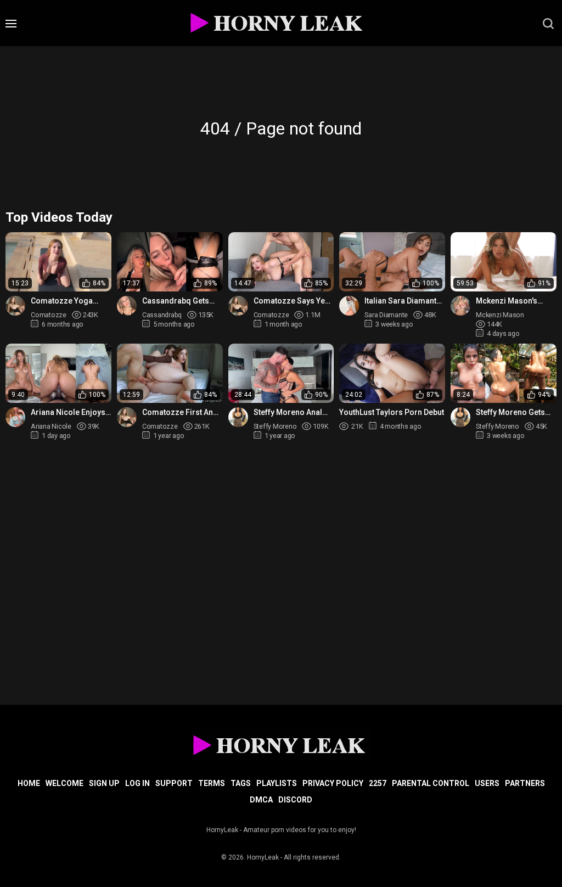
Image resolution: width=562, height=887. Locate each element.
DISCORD (295, 799)
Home (29, 783)
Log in (137, 783)
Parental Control (430, 783)
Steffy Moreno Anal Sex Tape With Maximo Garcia (293, 412)
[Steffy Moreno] (238, 417)
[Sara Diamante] (349, 306)
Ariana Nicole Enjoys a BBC (68, 412)
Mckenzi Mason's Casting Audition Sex (513, 301)
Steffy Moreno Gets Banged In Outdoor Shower (510, 412)
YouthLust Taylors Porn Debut (391, 412)
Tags (241, 783)
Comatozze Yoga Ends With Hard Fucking (62, 301)
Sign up (104, 783)
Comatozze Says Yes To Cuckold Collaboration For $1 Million (291, 301)
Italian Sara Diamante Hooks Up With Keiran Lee (402, 301)
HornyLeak (263, 857)
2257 (377, 783)
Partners (525, 783)
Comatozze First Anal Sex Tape (181, 412)
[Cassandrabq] (127, 306)
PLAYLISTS (276, 783)
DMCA (261, 799)
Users (487, 783)
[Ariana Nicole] (15, 417)
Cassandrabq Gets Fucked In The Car (175, 301)
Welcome (64, 783)
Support (174, 783)
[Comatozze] (15, 306)
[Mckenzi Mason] (460, 306)
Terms (211, 783)
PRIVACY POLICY (332, 783)
